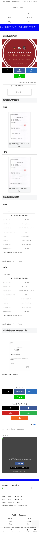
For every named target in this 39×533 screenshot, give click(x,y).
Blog (10, 524)
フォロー (20, 463)
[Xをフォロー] (10, 408)
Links (28, 524)
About (29, 518)
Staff (10, 521)
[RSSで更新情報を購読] (19, 418)
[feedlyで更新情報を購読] (28, 413)
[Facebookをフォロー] (28, 408)
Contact (28, 521)
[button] (35, 352)
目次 (17, 92)
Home (10, 518)
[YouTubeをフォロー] (10, 413)
